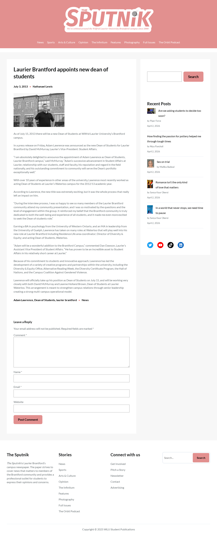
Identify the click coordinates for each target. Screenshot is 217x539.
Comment (20, 335)
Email (18, 386)
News (85, 300)
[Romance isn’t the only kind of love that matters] (150, 185)
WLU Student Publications (119, 529)
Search (193, 77)
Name (18, 371)
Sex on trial (163, 161)
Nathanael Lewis (43, 86)
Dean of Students (44, 300)
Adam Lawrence (23, 300)
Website (18, 401)
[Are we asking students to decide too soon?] (151, 111)
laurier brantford (66, 300)
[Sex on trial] (150, 164)
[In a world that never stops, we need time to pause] (150, 210)
